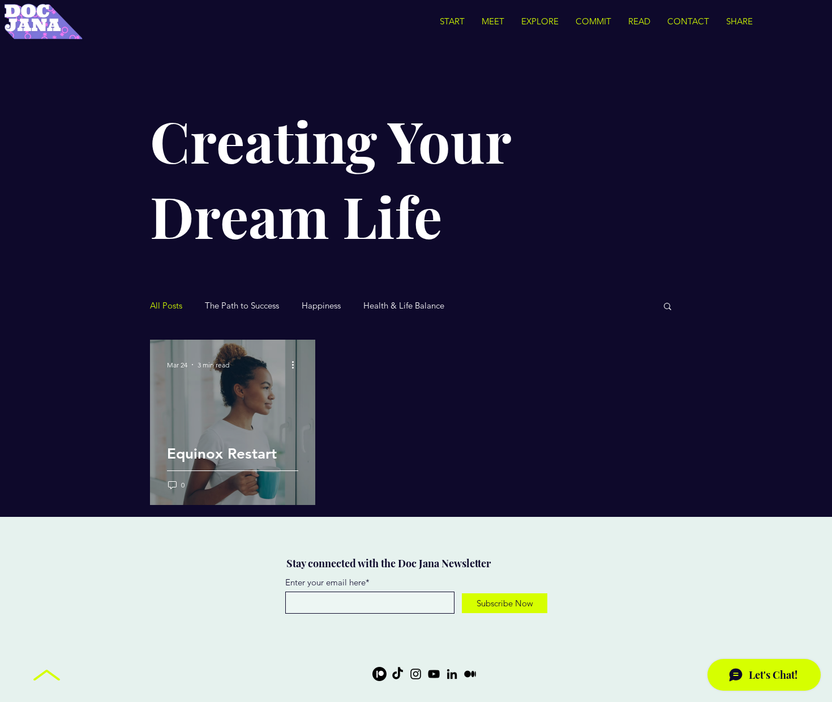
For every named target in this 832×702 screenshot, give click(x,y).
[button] (667, 307)
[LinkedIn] (452, 674)
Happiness (321, 306)
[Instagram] (416, 674)
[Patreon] (379, 674)
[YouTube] (434, 674)
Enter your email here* (327, 582)
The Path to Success (242, 306)
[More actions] (296, 364)
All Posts (166, 306)
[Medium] (470, 674)
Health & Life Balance (403, 306)
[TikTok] (398, 674)
